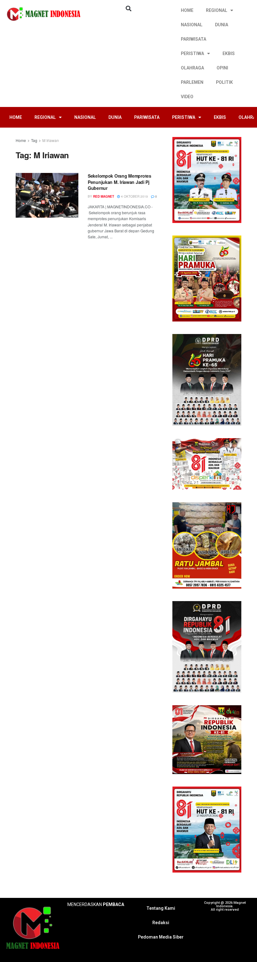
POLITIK (224, 82)
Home (21, 140)
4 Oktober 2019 (134, 196)
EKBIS (229, 53)
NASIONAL (191, 24)
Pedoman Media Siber (161, 936)
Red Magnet (103, 196)
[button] (128, 8)
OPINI (222, 67)
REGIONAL (216, 10)
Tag (34, 140)
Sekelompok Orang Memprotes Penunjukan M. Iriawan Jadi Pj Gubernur (119, 182)
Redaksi (160, 922)
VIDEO (187, 96)
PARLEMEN (192, 82)
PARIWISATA (193, 39)
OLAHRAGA (192, 67)
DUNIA (221, 24)
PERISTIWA (192, 53)
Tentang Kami (160, 908)
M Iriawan (50, 140)
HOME (187, 10)
